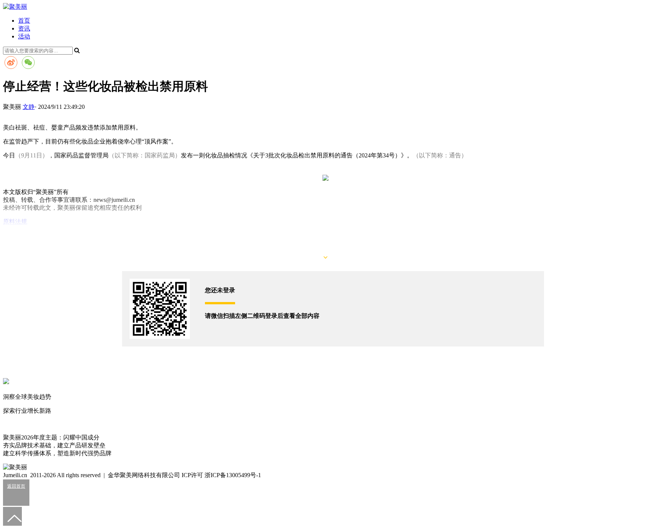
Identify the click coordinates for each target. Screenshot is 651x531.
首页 (24, 20)
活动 (24, 36)
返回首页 (16, 486)
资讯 (24, 28)
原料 (9, 221)
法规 (21, 221)
